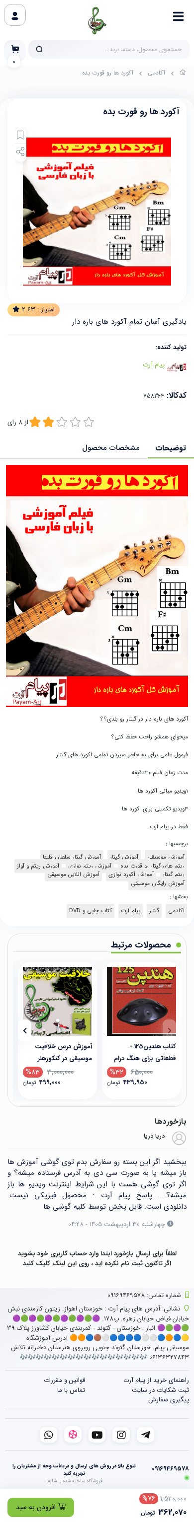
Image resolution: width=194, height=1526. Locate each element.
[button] (169, 1030)
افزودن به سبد (37, 1507)
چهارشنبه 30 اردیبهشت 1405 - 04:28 (116, 1225)
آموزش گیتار (124, 857)
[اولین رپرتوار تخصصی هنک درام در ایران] (141, 1001)
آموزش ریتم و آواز (38, 866)
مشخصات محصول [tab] (111, 448)
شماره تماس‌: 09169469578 (144, 1295)
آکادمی (156, 72)
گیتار (154, 910)
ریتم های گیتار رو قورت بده (152, 866)
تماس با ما (71, 1390)
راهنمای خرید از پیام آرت (156, 1380)
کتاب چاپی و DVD (90, 910)
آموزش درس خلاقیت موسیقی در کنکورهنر (63, 1052)
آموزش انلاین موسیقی (73, 874)
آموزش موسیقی (166, 857)
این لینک (64, 1263)
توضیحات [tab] (171, 448)
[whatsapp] (48, 1435)
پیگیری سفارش (168, 1399)
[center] (39, 49)
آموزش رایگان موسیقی (158, 883)
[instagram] (121, 1435)
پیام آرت (154, 365)
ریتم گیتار (174, 874)
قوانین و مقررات (64, 1380)
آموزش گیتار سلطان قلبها (72, 857)
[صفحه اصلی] (183, 74)
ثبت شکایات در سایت (160, 1390)
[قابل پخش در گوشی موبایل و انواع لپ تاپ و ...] (57, 1001)
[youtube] (97, 1435)
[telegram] (145, 1435)
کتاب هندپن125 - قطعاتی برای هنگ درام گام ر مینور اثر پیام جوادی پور (141, 1052)
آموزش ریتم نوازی (89, 866)
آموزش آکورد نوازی (131, 874)
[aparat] (73, 1434)
